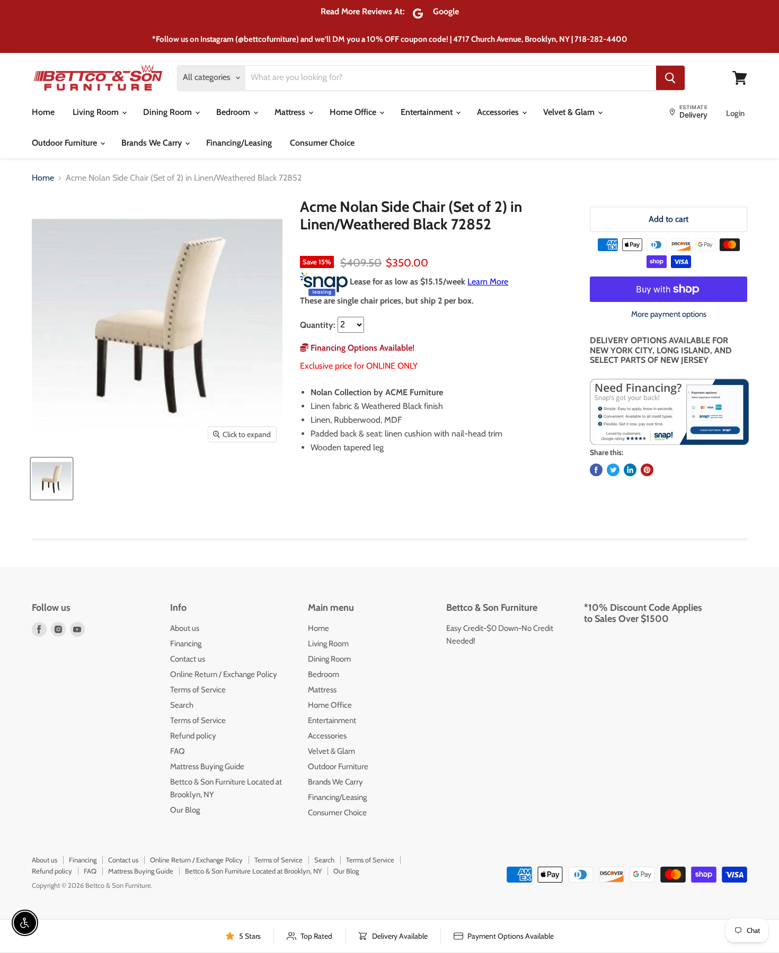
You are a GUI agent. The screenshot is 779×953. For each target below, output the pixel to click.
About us (184, 628)
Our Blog (185, 810)
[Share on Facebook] (596, 470)
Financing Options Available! (361, 348)
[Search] (670, 78)
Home (43, 112)
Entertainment (428, 112)
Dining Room (168, 112)
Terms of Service (198, 689)
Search (181, 705)
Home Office (354, 112)
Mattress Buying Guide (207, 766)
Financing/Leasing (239, 143)
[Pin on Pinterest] (647, 470)
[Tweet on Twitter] (613, 470)
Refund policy (193, 736)
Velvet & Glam (570, 112)
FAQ (177, 751)
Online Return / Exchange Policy (223, 674)
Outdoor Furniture (65, 143)
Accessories (499, 112)
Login (735, 113)
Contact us (187, 659)
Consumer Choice (322, 143)
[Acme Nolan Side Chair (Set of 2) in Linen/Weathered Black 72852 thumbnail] (52, 479)
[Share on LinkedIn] (630, 470)
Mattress (291, 112)
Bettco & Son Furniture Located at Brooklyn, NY (253, 871)
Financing (185, 643)
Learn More (487, 282)
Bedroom (234, 112)
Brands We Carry (152, 143)
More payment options (668, 314)
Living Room (97, 112)
